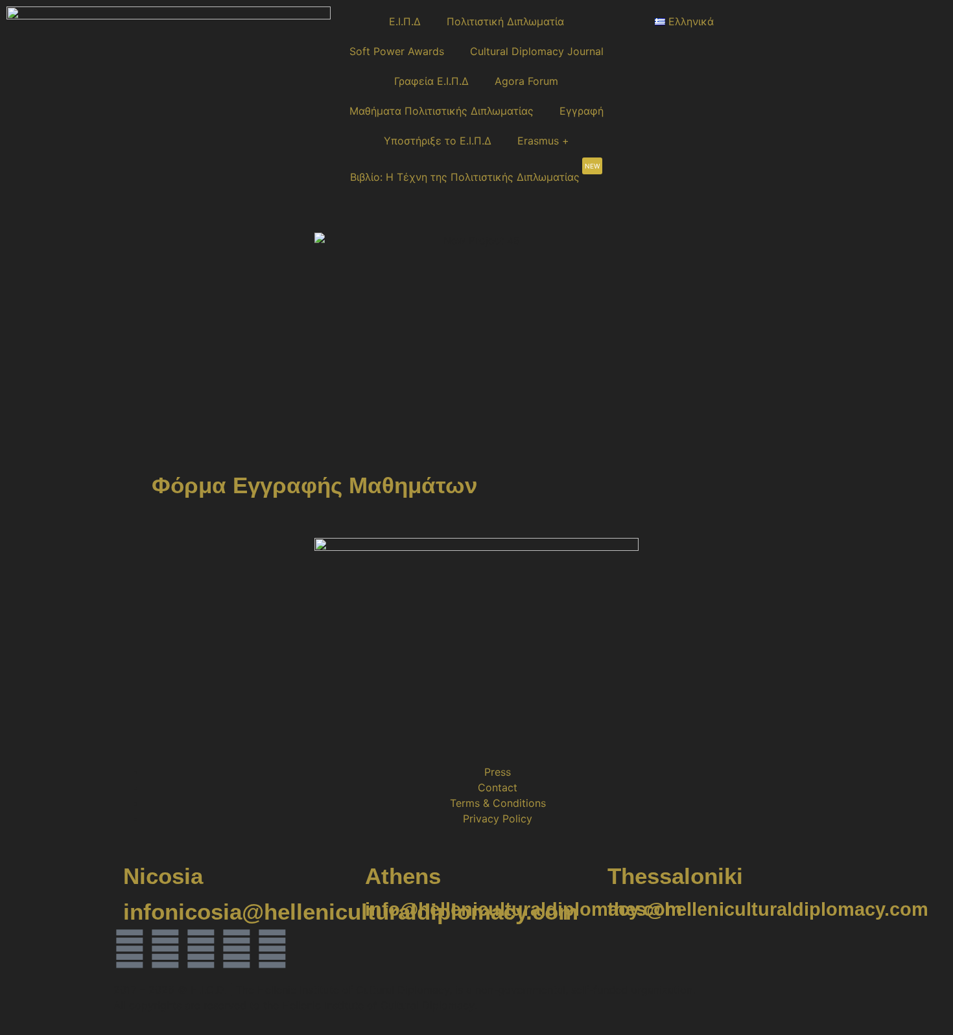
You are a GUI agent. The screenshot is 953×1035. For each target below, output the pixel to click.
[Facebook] (129, 949)
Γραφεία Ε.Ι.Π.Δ (431, 81)
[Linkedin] (201, 949)
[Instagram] (165, 949)
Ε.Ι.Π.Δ (405, 21)
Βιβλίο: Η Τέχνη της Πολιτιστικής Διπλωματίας (475, 172)
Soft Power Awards (396, 51)
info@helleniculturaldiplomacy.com (523, 909)
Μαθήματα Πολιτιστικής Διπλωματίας (441, 110)
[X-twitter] (236, 949)
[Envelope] (308, 949)
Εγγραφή (581, 110)
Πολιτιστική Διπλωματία (505, 21)
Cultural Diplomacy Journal (537, 51)
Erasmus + (543, 140)
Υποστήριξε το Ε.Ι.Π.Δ (437, 140)
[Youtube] (272, 949)
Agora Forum (526, 81)
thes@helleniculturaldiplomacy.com (767, 909)
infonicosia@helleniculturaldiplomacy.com (350, 911)
